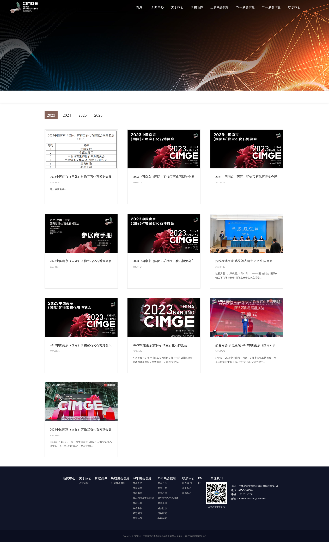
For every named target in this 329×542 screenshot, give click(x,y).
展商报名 (187, 493)
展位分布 (137, 488)
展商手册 (137, 503)
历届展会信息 (219, 7)
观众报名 (187, 488)
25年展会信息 (271, 7)
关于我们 (177, 7)
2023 (51, 115)
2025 (82, 115)
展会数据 (137, 508)
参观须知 (137, 518)
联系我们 (294, 7)
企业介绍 (84, 483)
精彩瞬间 (137, 513)
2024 (67, 115)
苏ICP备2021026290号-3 (195, 536)
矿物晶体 (197, 7)
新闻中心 (157, 7)
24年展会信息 (245, 7)
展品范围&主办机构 (143, 498)
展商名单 (137, 493)
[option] (164, 297)
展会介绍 (137, 483)
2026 (98, 115)
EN (311, 7)
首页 (139, 7)
